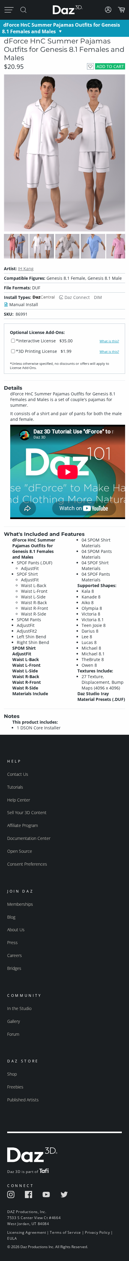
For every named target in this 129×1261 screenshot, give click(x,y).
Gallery (13, 1021)
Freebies (15, 1087)
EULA (12, 1238)
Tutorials (15, 787)
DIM (98, 297)
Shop (12, 1074)
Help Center (18, 800)
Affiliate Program (22, 825)
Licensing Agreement (26, 1232)
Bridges (14, 968)
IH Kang (26, 268)
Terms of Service (65, 1232)
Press (12, 942)
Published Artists (23, 1100)
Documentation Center (28, 838)
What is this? (109, 341)
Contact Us (17, 774)
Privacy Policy (97, 1232)
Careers (14, 955)
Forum (13, 1034)
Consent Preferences (27, 864)
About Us (16, 929)
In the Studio (19, 1008)
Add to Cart (110, 66)
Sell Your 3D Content (26, 812)
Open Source (19, 851)
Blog (11, 917)
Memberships (20, 904)
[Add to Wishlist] (90, 66)
